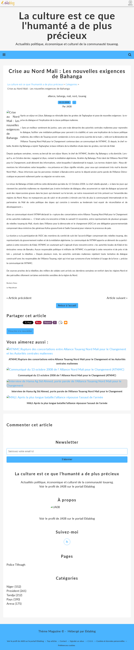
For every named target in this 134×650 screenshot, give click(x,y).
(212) (14, 595)
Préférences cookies (66, 645)
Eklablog (90, 631)
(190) (13, 599)
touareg (82, 96)
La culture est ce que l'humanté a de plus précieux (67, 26)
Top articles (52, 641)
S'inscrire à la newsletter (20, 331)
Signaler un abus (77, 641)
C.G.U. (90, 641)
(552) (14, 586)
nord (74, 96)
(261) (16, 591)
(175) (14, 603)
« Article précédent (19, 298)
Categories (71, 84)
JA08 (63, 486)
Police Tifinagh (16, 564)
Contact (63, 641)
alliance (51, 96)
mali (69, 96)
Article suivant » (117, 298)
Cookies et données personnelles (110, 641)
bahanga (61, 96)
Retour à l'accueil (67, 305)
